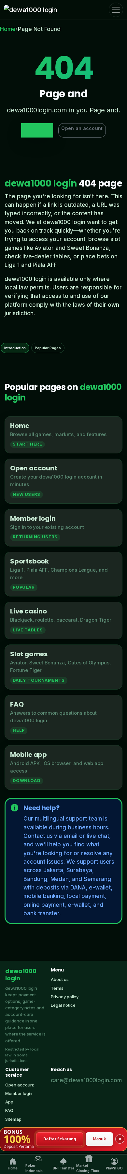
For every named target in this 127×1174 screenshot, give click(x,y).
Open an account (82, 128)
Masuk (99, 1139)
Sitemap (13, 1119)
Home (8, 29)
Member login (18, 1093)
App (9, 1101)
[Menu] (116, 10)
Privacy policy (64, 996)
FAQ (9, 1110)
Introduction (15, 348)
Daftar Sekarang (60, 1139)
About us (60, 979)
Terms (57, 988)
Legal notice (63, 1005)
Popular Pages (48, 348)
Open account (19, 1084)
